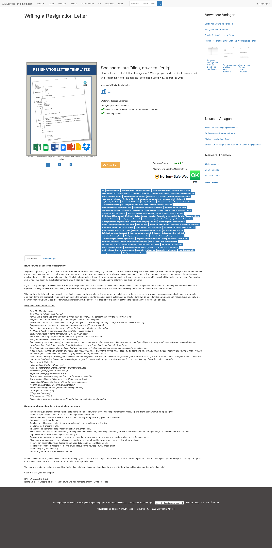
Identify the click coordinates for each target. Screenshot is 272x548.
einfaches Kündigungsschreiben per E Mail (169, 233)
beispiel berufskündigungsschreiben (144, 222)
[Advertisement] (109, 40)
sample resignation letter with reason (172, 222)
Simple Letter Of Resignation (132, 210)
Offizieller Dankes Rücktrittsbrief (113, 213)
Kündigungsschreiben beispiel (134, 196)
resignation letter (128, 190)
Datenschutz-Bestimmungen (140, 502)
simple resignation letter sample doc (149, 227)
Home (40, 3)
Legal (51, 3)
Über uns (215, 502)
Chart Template (212, 169)
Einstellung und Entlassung (159, 224)
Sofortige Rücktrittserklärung (188, 216)
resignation (136, 193)
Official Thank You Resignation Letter (178, 210)
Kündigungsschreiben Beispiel (179, 196)
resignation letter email (110, 219)
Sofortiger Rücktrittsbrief (111, 210)
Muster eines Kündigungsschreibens (221, 127)
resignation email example (145, 250)
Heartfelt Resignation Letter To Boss (141, 213)
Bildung (74, 3)
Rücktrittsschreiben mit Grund (161, 205)
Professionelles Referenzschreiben (220, 133)
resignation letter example (156, 196)
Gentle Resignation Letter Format (220, 35)
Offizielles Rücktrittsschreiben (136, 216)
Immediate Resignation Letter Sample (162, 216)
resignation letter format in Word (148, 239)
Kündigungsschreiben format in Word (175, 239)
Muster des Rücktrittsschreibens (183, 193)
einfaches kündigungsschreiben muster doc (179, 227)
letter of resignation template (112, 247)
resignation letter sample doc (112, 236)
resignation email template (166, 250)
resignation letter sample (160, 193)
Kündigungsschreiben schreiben (134, 253)
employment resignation (110, 241)
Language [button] (263, 3)
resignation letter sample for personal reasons (167, 236)
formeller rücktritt (123, 193)
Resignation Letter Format (217, 29)
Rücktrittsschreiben (143, 190)
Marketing (109, 3)
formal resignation (108, 193)
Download (112, 165)
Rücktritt (145, 193)
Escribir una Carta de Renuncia (219, 23)
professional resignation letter (150, 199)
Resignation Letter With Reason (136, 205)
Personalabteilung (112, 190)
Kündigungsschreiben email (130, 219)
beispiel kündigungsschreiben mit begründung (118, 224)
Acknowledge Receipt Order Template (244, 68)
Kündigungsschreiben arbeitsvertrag (179, 219)
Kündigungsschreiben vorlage (135, 247)
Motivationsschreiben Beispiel (218, 138)
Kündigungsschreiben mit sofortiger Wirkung (117, 227)
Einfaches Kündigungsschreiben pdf (114, 233)
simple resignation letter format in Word (116, 230)
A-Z (202, 502)
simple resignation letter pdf (173, 230)
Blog (197, 502)
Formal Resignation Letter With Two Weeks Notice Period (230, 40)
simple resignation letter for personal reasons (118, 250)
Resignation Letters (148, 202)
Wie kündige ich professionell (172, 244)
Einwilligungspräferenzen (64, 502)
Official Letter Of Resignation (112, 216)
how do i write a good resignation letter (163, 241)
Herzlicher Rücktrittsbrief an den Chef (169, 213)
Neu (207, 502)
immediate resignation (186, 250)
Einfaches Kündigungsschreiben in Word (146, 230)
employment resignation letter (153, 219)
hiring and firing (141, 224)
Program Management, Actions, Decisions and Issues (213, 64)
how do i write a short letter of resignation (163, 247)
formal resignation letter (161, 190)
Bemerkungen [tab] (49, 258)
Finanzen (62, 3)
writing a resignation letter (111, 253)
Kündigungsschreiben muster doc (136, 236)
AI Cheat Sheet (212, 164)
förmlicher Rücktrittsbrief (181, 190)
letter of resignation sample (111, 196)
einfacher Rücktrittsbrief (130, 202)
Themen (189, 502)
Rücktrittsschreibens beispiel (112, 205)
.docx (108, 92)
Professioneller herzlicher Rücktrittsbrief (147, 207)
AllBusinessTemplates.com (17, 3)
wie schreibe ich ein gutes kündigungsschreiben (119, 244)
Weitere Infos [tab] (33, 258)
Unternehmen (87, 3)
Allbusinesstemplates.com (108, 508)
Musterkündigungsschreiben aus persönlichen (118, 239)
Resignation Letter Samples (184, 202)
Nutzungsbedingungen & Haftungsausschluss (105, 502)
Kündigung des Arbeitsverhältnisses (134, 241)
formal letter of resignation (111, 199)
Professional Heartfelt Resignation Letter (116, 207)
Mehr (120, 3)
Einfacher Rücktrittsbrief (154, 210)
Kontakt (80, 502)
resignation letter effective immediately (185, 224)
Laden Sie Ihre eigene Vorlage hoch (169, 503)
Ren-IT (137, 508)
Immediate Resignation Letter (175, 207)
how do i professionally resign (148, 244)
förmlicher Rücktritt (130, 199)
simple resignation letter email (140, 233)
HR (99, 3)
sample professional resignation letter (115, 222)
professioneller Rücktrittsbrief (174, 199)
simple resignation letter (110, 202)
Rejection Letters (212, 175)
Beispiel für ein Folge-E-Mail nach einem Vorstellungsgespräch (233, 144)
